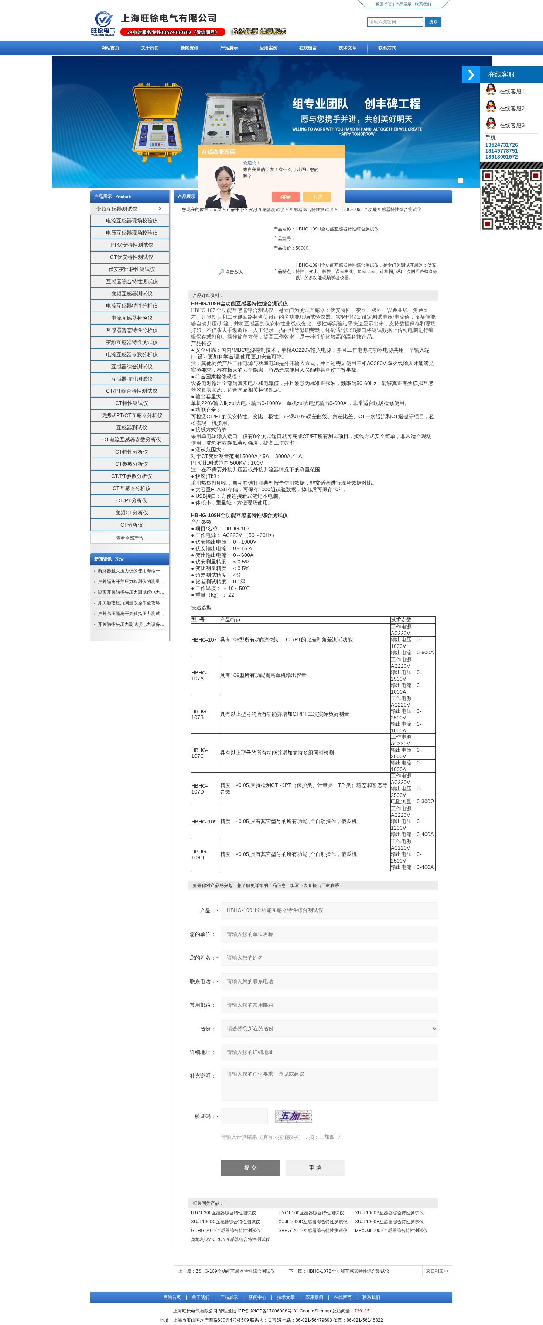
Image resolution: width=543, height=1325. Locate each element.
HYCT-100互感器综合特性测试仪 (311, 1212)
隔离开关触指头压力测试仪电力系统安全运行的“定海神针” (155, 592)
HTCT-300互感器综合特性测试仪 (223, 1212)
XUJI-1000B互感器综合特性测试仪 (389, 1212)
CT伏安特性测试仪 (131, 257)
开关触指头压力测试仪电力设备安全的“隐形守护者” (148, 624)
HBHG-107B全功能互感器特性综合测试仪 (348, 1271)
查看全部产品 (129, 538)
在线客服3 (510, 125)
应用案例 (268, 48)
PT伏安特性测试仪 (131, 245)
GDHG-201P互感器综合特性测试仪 (226, 1230)
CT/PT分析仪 (131, 500)
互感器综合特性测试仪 (132, 281)
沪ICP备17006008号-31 (274, 1311)
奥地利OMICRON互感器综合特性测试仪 (230, 1239)
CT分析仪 (131, 525)
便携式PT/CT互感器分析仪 (132, 415)
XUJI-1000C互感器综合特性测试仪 (225, 1221)
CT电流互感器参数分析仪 (131, 440)
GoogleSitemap (315, 1311)
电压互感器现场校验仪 (132, 233)
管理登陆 (227, 1311)
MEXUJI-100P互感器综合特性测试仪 (391, 1230)
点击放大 (233, 271)
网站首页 (110, 48)
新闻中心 (257, 1297)
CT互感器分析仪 (132, 488)
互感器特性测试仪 (132, 379)
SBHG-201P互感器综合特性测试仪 (313, 1230)
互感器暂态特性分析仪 (132, 330)
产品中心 (235, 209)
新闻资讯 (189, 48)
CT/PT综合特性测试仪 (131, 391)
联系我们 (423, 4)
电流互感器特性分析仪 (132, 306)
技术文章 (347, 48)
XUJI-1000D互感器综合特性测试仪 (313, 1221)
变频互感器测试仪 (132, 293)
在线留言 (308, 48)
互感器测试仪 (131, 427)
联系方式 (387, 48)
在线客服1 (510, 91)
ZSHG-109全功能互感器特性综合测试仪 (235, 1271)
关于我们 (150, 48)
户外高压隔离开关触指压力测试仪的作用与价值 (144, 613)
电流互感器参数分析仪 (132, 354)
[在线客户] (471, 74)
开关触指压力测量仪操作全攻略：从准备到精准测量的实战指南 (160, 603)
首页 (217, 209)
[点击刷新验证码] (293, 1116)
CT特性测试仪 (131, 403)
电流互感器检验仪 (132, 318)
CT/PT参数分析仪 (131, 476)
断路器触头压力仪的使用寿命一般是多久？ (140, 570)
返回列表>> (437, 1271)
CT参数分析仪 (131, 464)
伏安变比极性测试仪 (132, 269)
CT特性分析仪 (131, 452)
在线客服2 (510, 108)
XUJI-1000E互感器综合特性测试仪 (389, 1221)
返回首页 (384, 4)
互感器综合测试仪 (132, 367)
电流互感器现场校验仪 (132, 220)
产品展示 (403, 4)
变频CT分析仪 (131, 513)
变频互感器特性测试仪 (132, 342)
